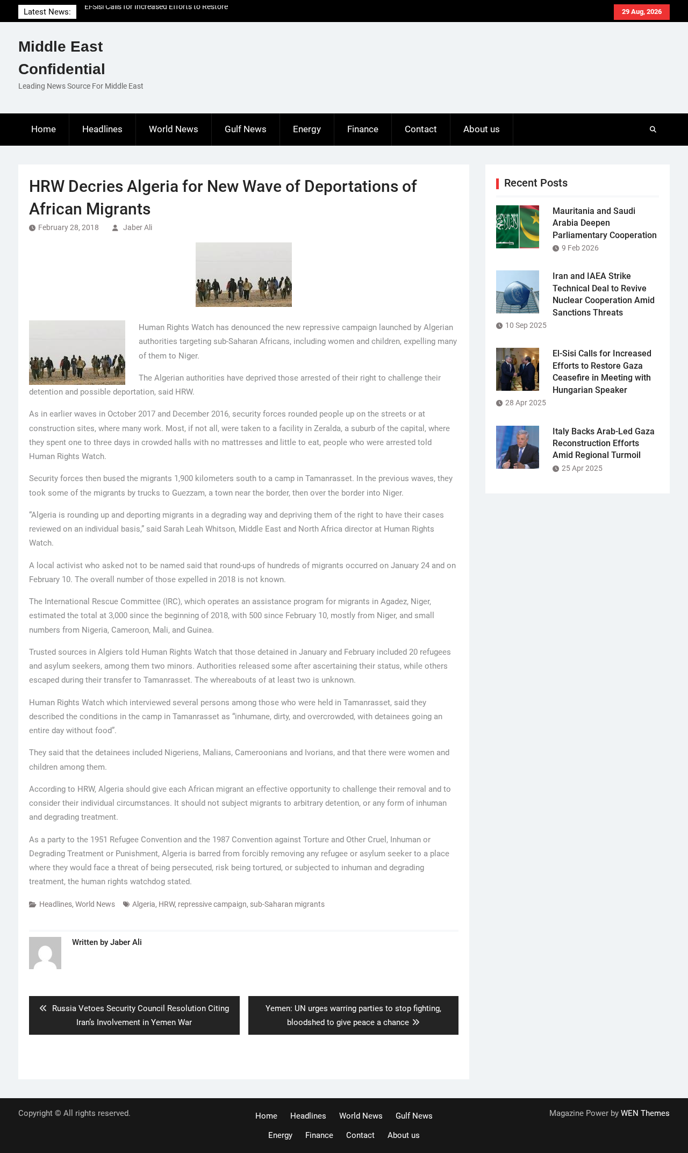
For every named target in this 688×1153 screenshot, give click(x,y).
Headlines (102, 129)
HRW (167, 904)
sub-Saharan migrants (287, 904)
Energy (307, 129)
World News (173, 129)
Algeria (143, 904)
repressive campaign (212, 904)
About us (481, 129)
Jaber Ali (137, 227)
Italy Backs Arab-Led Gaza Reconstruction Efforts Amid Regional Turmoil (604, 443)
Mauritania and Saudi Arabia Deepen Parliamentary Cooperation (605, 223)
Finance (362, 129)
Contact (421, 129)
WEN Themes (645, 1113)
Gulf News (246, 129)
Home (43, 129)
